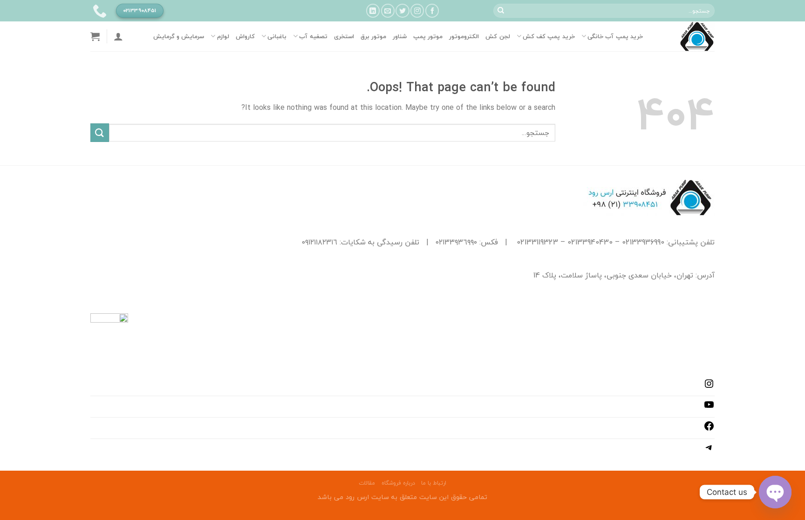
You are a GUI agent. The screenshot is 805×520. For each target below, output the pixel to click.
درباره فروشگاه (398, 483)
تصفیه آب (313, 36)
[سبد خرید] (95, 36)
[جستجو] (501, 11)
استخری (344, 36)
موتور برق (373, 36)
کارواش (245, 36)
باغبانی (277, 36)
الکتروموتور (464, 36)
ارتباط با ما (433, 483)
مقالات (367, 483)
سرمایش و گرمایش (179, 36)
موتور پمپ (428, 36)
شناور (400, 36)
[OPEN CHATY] (775, 492)
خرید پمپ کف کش (549, 36)
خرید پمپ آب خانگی (615, 36)
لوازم (223, 36)
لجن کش (497, 36)
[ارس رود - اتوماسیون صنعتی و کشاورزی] (686, 36)
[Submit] (99, 132)
